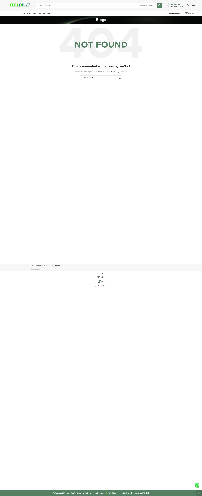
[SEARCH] (159, 5)
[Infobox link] (176, 5)
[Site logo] (20, 5)
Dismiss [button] (199, 493)
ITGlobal (38, 265)
